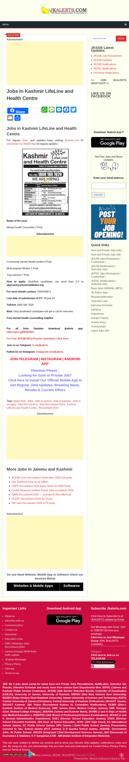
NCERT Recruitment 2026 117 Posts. (32, 498)
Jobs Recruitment (27, 404)
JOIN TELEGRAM (24, 359)
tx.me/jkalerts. (40, 345)
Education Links (14, 639)
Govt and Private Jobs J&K (106, 254)
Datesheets (97, 313)
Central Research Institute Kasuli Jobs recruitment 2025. (42, 490)
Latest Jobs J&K (100, 330)
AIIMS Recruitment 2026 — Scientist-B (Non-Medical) (41, 494)
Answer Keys (98, 322)
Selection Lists (99, 301)
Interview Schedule (101, 305)
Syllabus (96, 309)
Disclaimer (11, 634)
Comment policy (14, 625)
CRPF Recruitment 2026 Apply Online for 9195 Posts (41, 486)
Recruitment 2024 (49, 408)
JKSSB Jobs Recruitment (107, 56)
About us (10, 616)
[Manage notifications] (121, 755)
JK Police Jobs (99, 292)
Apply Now (19, 401)
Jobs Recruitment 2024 (52, 404)
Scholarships (98, 326)
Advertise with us (14, 620)
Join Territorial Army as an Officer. (30, 482)
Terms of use (12, 673)
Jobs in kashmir (61, 401)
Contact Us (11, 629)
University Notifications (106, 72)
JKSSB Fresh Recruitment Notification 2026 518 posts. (42, 477)
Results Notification (102, 296)
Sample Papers (99, 318)
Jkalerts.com (72, 140)
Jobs (25, 140)
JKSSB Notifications (104, 64)
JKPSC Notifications (104, 68)
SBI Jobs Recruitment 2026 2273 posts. (33, 503)
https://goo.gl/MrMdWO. (20, 332)
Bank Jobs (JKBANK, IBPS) (106, 288)
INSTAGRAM (51, 359)
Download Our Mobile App (21, 143)
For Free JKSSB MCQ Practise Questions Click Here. (38, 338)
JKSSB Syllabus (102, 60)
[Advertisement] (45, 63)
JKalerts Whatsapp (15, 659)
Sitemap (9, 668)
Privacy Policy (13, 664)
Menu (6, 24)
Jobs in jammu (43, 401)
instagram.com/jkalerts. (50, 351)
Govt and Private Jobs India (106, 250)
